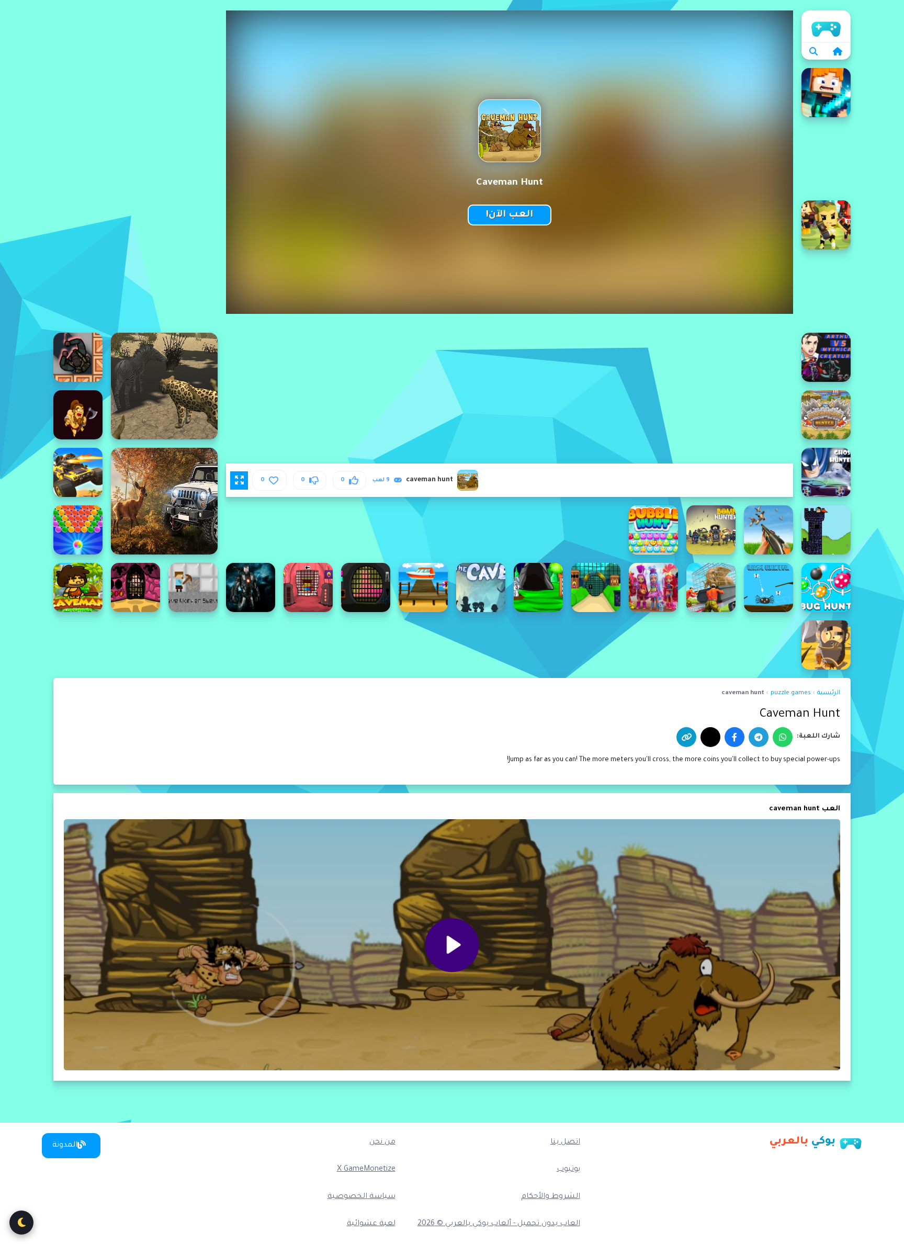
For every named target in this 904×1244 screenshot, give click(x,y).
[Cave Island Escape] (423, 587)
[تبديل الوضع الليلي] (21, 1223)
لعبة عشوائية (371, 1224)
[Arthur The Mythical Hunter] (826, 357)
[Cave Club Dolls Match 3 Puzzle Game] (653, 587)
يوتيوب (568, 1170)
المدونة (64, 1145)
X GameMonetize (366, 1170)
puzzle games (791, 693)
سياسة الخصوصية (361, 1197)
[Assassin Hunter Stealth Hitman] (78, 357)
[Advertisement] (135, 167)
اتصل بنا (565, 1142)
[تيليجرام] (759, 737)
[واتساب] (783, 737)
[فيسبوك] (734, 737)
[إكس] (710, 737)
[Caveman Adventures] (826, 645)
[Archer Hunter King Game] (826, 92)
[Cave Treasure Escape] (308, 587)
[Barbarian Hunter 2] (826, 414)
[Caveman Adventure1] (78, 587)
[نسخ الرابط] (686, 737)
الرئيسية (826, 26)
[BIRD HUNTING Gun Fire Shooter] (768, 530)
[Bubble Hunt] (653, 530)
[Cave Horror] (480, 587)
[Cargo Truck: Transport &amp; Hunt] (711, 587)
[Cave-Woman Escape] (135, 587)
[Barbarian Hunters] (78, 414)
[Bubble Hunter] (78, 530)
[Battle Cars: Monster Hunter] (78, 472)
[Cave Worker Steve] (193, 587)
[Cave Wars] (250, 587)
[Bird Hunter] (826, 530)
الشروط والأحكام (550, 1197)
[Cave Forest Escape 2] (595, 587)
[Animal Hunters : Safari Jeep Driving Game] (164, 501)
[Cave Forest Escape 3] (538, 587)
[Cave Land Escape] (365, 587)
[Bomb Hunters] (711, 530)
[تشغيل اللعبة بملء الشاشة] (239, 480)
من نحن (382, 1142)
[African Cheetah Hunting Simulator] (164, 386)
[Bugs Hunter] (768, 587)
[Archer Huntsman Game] (826, 225)
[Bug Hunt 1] (826, 587)
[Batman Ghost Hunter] (826, 472)
